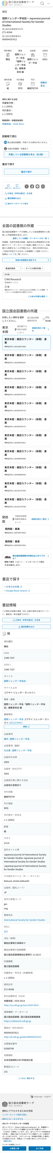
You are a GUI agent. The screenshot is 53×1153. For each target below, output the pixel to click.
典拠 (25, 726)
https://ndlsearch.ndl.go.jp (17, 1021)
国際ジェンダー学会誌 (15, 681)
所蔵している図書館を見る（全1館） (27, 154)
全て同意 (39, 1148)
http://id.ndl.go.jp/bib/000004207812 (22, 1036)
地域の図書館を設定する (25, 260)
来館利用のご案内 (38, 329)
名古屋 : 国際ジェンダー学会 (18, 750)
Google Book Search (17, 590)
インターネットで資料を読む (14, 1114)
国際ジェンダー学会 (14, 719)
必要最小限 (14, 1148)
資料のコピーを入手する (12, 1118)
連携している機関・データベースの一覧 (30, 238)
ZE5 (6, 931)
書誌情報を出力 (14, 198)
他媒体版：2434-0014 (13, 123)
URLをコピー (17, 188)
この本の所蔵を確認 (36, 296)
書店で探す (26, 171)
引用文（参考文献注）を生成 (19, 193)
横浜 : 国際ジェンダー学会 (16, 738)
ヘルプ (11, 254)
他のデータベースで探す (17, 203)
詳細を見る (43, 84)
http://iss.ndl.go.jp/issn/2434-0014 (21, 1005)
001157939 (15, 722)
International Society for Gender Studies (24, 919)
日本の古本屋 (13, 586)
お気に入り (8, 188)
